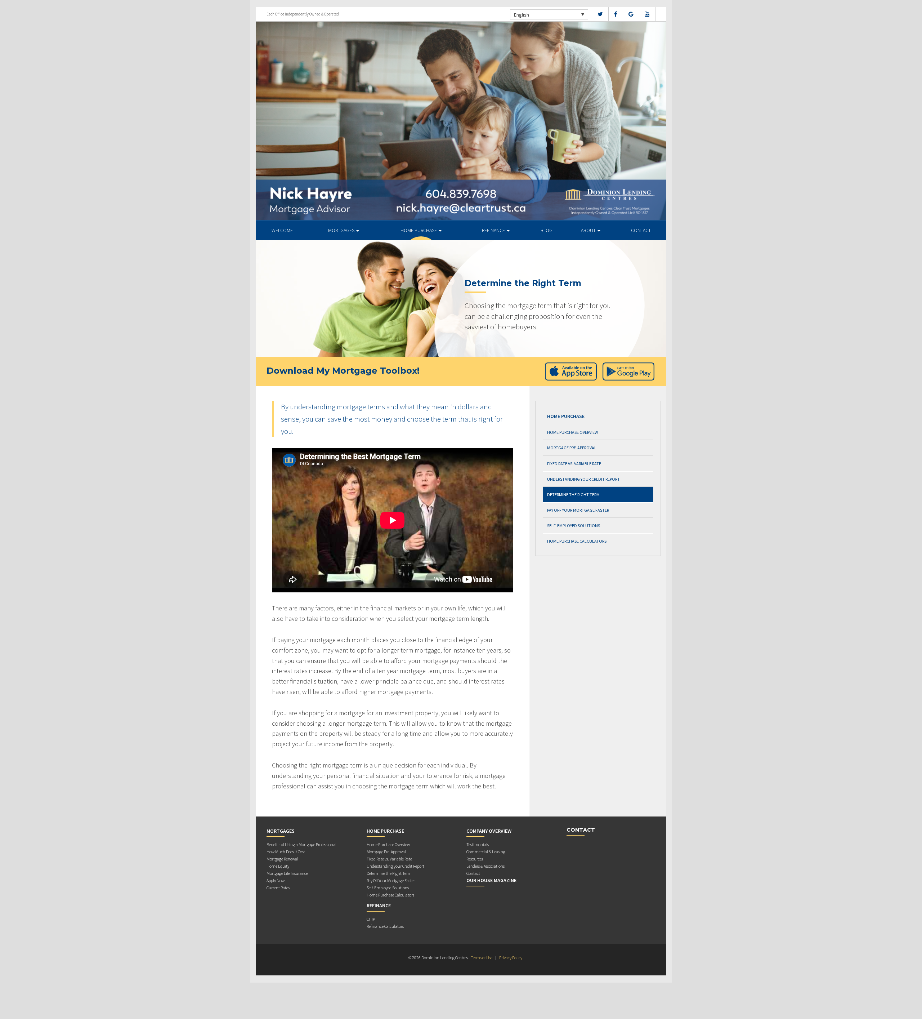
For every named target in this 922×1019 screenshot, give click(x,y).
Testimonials (477, 844)
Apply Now (276, 880)
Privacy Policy (510, 957)
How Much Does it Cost (286, 851)
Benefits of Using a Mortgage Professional (301, 844)
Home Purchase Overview (572, 432)
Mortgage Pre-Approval (571, 447)
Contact (641, 230)
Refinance (494, 230)
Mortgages (341, 230)
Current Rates (278, 887)
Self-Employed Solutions (573, 525)
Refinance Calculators (385, 926)
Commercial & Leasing (485, 851)
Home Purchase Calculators (577, 541)
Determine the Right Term (573, 494)
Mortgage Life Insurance (287, 873)
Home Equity (278, 866)
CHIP (371, 919)
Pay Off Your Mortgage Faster (578, 510)
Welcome (282, 230)
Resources (474, 859)
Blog (546, 230)
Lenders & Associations (485, 866)
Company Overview (488, 831)
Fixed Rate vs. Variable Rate (574, 463)
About (589, 230)
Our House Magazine (491, 880)
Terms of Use (481, 957)
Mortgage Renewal (282, 859)
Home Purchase (419, 230)
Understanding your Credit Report (583, 479)
